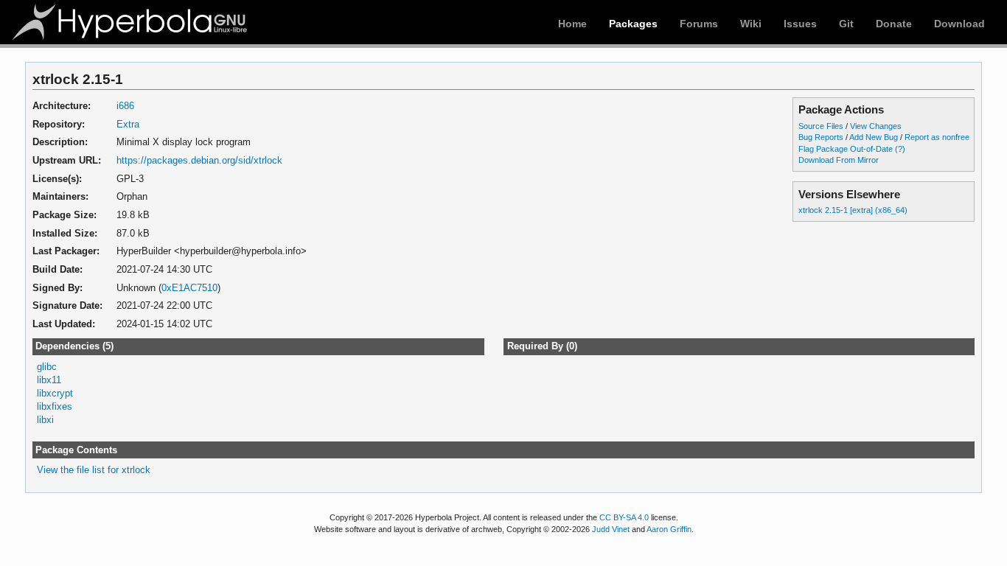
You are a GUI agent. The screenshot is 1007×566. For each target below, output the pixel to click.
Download (959, 23)
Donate (894, 23)
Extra (127, 124)
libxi (45, 419)
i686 (125, 105)
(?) (900, 148)
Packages (633, 23)
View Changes (876, 126)
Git (846, 23)
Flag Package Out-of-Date (845, 148)
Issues (800, 23)
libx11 (49, 379)
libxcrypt (55, 393)
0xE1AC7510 (189, 287)
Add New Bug (873, 137)
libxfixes (54, 406)
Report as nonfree (937, 137)
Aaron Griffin (669, 529)
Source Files (820, 126)
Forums (699, 23)
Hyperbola (130, 22)
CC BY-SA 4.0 (624, 517)
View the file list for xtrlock (93, 469)
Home (572, 23)
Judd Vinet (611, 529)
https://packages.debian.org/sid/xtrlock (199, 160)
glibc (47, 366)
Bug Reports (820, 137)
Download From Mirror (838, 160)
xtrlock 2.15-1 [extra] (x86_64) (852, 210)
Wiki (751, 23)
